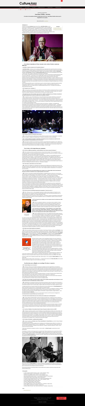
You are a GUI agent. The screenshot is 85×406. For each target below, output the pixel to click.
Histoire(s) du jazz (58, 7)
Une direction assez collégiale (57, 29)
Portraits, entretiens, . (28, 9)
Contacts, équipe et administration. (61, 398)
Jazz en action (27, 7)
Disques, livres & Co (41, 7)
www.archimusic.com (27, 390)
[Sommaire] (22, 64)
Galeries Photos (50, 7)
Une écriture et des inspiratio (57, 28)
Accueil (19, 9)
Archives (20, 7)
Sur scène (33, 7)
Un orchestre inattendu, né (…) (57, 27)
